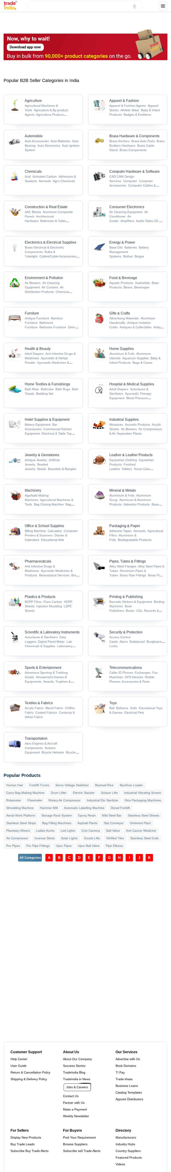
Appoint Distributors (129, 1099)
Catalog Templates (129, 1092)
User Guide (18, 1065)
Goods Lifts (92, 838)
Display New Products (25, 1137)
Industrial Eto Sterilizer (102, 800)
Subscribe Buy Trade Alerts (29, 1151)
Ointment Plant (140, 823)
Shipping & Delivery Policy (28, 1079)
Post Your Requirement (79, 1137)
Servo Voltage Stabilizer (72, 785)
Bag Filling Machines (56, 823)
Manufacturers (126, 1137)
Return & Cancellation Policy (30, 1072)
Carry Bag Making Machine (25, 792)
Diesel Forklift (120, 808)
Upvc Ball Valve (89, 846)
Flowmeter (34, 800)
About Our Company (77, 1059)
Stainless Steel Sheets (143, 815)
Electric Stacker (84, 792)
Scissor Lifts (109, 792)
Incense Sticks (45, 838)
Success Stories (74, 1065)
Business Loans (127, 1086)
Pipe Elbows (114, 846)
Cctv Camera (90, 830)
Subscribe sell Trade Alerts (81, 1151)
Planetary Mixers (18, 830)
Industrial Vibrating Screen (142, 792)
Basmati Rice (104, 785)
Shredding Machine (20, 808)
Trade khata (124, 1079)
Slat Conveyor (114, 823)
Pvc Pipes (13, 846)
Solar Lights (69, 838)
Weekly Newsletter (76, 1116)
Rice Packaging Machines (143, 800)
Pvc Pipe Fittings (38, 846)
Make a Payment (75, 1109)
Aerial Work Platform (20, 815)
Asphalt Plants (87, 823)
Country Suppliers (128, 1151)
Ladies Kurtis (45, 830)
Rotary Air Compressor (65, 800)
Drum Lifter (59, 792)
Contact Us (71, 1096)
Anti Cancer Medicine (141, 830)
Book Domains (126, 1065)
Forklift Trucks (39, 785)
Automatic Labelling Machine (84, 808)
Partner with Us (74, 1102)
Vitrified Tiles (115, 838)
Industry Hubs (125, 1144)
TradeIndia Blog (74, 1072)
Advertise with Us (128, 1059)
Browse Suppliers (75, 1144)
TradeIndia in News (76, 1079)
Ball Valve (113, 830)
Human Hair (14, 785)
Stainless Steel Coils (144, 838)
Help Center (18, 1059)
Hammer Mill (49, 808)
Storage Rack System (56, 815)
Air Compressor (17, 838)
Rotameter (13, 800)
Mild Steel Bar (112, 815)
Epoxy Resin (87, 815)
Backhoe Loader (131, 785)
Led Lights (68, 830)
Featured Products (129, 1157)
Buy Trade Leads (22, 1144)
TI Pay (120, 1072)
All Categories (30, 857)
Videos (120, 1164)
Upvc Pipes (64, 846)
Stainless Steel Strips (21, 823)
